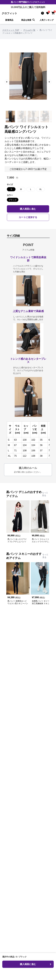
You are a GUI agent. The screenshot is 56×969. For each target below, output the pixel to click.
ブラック (13, 200)
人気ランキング (47, 20)
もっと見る (45, 494)
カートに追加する (28, 217)
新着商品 (9, 20)
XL (40, 189)
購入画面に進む (28, 209)
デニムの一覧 (29, 30)
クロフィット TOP (10, 30)
